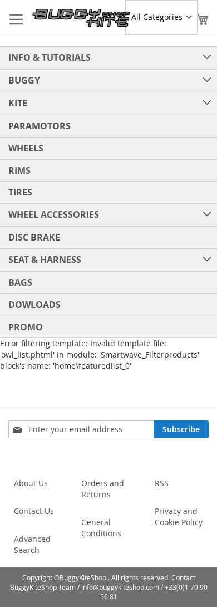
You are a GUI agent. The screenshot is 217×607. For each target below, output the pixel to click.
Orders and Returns (102, 489)
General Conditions (101, 528)
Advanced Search (32, 544)
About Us (31, 483)
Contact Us (34, 511)
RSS (162, 483)
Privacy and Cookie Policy (179, 516)
